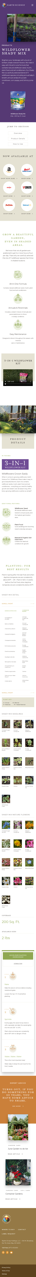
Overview (18, 133)
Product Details (18, 139)
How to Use (18, 144)
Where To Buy (8, 1229)
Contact (22, 1229)
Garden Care (14, 1145)
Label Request (8, 1234)
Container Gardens (14, 1194)
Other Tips (18, 963)
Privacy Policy (6, 1267)
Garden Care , (13, 1190)
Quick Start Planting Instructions (18, 956)
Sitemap (4, 1274)
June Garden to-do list (18, 1149)
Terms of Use (6, 1270)
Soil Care (25, 1190)
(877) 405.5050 (10, 1248)
